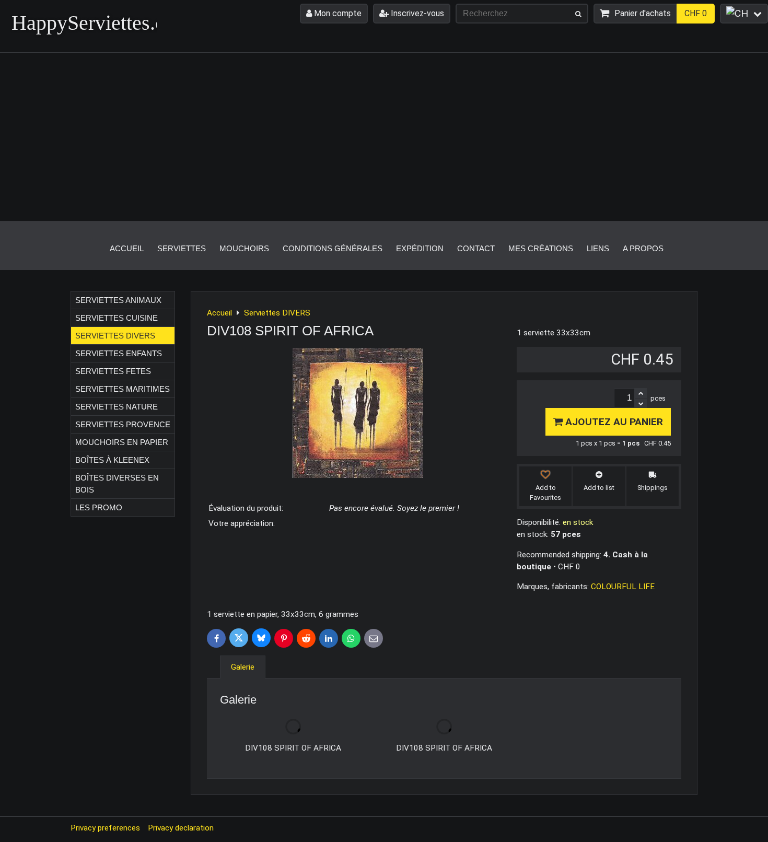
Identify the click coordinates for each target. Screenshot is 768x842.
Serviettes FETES (113, 371)
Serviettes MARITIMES (122, 388)
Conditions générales (332, 248)
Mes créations (540, 248)
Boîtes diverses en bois (117, 483)
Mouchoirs (244, 248)
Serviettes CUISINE (116, 317)
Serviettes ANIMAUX (118, 300)
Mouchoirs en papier (121, 442)
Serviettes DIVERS (115, 335)
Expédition (420, 248)
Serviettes (181, 248)
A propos (643, 248)
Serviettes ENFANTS (118, 353)
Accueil (127, 248)
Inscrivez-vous (416, 13)
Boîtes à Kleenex (112, 459)
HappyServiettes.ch (93, 22)
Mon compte (337, 13)
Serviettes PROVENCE (122, 424)
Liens (598, 248)
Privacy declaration (181, 828)
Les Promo (98, 507)
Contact (476, 248)
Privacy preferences (105, 828)
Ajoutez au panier (613, 422)
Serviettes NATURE (116, 406)
